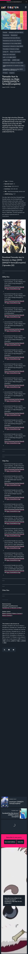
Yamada (5, 32)
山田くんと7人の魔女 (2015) (9, 57)
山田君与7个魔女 (6, 60)
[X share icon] (4, 650)
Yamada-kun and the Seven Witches (12, 40)
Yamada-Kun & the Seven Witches (11, 37)
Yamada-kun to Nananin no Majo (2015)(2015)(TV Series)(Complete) (13, 70)
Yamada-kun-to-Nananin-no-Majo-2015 (13, 62)
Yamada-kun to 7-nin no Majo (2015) (12, 43)
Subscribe (20, 842)
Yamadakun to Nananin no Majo (11, 49)
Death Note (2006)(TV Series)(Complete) (16, 802)
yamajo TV (5, 51)
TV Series (5, 72)
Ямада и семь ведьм (15, 51)
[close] (26, 2)
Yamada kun (6, 35)
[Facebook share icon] (9, 650)
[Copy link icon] (13, 650)
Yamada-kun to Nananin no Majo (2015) (13, 46)
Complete (11, 72)
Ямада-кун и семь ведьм (9, 54)
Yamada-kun (14, 35)
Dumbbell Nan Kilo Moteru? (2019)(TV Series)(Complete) (10, 815)
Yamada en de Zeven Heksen (16, 32)
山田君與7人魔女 (15, 60)
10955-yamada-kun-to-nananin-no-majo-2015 (13, 66)
